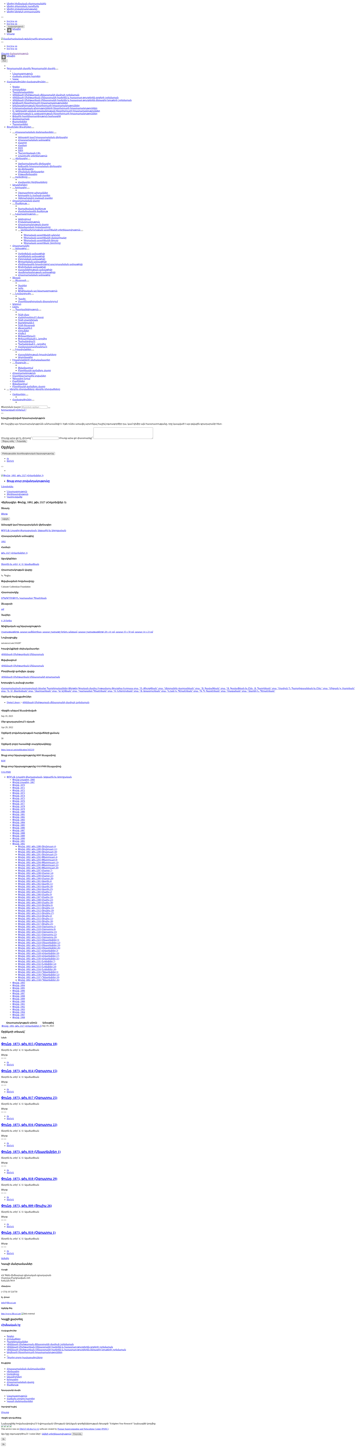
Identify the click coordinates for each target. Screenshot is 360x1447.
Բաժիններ (18, 381)
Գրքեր (16, 87)
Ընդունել (77, 1434)
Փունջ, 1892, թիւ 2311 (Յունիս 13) (36, 908)
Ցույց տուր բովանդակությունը (28, 480)
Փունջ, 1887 (18, 830)
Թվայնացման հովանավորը (34, 227)
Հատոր (22, 142)
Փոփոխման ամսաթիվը (32, 267)
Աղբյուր (16, 304)
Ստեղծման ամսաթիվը (31, 253)
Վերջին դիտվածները (22, 389)
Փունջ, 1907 (18, 1015)
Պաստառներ (20, 124)
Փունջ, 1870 (18, 785)
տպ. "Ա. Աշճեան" (62, 691)
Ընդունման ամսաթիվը (31, 259)
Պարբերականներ (23, 92)
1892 (3, 541)
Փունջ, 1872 (18, 790)
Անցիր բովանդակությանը (22, 9)
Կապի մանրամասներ (20, 1401)
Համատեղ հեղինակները (32, 182)
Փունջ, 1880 (18, 811)
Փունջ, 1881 (18, 814)
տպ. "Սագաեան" (231, 691)
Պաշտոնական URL (29, 153)
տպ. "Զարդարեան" (40, 691)
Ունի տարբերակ (28, 320)
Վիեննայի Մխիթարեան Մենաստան (22, 654)
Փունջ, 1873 (18, 793)
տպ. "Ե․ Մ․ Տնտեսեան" (14, 691)
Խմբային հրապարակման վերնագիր (40, 166)
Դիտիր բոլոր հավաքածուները (25, 1357)
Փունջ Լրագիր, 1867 (23, 782)
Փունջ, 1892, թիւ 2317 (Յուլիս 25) (35, 924)
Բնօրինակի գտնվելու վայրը (34, 370)
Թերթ (4, 514)
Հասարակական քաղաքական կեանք (24, 688)
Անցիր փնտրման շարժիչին (23, 6)
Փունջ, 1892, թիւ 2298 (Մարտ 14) (35, 873)
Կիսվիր (16, 29)
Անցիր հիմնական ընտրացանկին (26, 3)
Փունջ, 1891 (18, 841)
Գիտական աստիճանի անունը (42, 235)
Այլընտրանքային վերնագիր (34, 163)
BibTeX (10, 461)
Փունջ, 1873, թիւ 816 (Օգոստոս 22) (29, 1125)
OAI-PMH (6, 772)
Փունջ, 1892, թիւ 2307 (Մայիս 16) (35, 897)
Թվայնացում (25, 368)
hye (9, 21)
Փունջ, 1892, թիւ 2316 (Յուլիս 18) (35, 921)
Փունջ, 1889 (18, 836)
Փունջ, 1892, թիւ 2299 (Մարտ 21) (35, 876)
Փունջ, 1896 (18, 990)
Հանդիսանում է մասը (31, 317)
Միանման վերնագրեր (31, 171)
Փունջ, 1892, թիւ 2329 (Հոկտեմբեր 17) (38, 956)
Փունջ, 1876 (18, 801)
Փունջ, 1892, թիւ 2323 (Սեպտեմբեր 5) (38, 940)
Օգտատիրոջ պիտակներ (33, 193)
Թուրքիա (117, 688)
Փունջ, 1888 (18, 833)
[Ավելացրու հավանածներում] (2, 466)
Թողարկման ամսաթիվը (32, 261)
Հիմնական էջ (11, 1324)
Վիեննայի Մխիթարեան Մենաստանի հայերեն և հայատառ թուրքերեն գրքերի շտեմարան (65, 97)
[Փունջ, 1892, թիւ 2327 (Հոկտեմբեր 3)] (22, 475)
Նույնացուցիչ (23, 293)
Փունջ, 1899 (18, 998)
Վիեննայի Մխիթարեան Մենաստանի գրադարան (30, 677)
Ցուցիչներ (13, 127)
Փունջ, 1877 (18, 803)
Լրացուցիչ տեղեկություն (32, 156)
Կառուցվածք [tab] (14, 497)
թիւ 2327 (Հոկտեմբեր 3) (14, 553)
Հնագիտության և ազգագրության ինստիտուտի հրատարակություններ (54, 113)
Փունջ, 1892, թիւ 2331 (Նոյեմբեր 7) (36, 961)
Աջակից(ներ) (19, 185)
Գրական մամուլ (88, 688)
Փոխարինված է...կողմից (32, 338)
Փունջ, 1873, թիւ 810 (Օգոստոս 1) (28, 1232)
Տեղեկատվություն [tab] (17, 494)
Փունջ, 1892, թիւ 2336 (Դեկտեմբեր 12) (38, 974)
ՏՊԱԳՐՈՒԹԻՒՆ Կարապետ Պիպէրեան (24, 598)
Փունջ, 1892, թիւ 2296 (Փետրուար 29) (38, 868)
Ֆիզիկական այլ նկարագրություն (37, 291)
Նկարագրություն (22, 73)
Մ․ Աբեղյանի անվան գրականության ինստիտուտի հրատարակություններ (56, 111)
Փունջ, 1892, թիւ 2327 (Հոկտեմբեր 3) (38, 950)
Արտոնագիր (25, 357)
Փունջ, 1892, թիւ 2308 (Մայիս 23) (35, 900)
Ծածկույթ (21, 203)
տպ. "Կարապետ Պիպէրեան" (90, 691)
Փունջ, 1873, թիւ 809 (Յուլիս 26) (26, 1206)
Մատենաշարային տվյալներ (29, 376)
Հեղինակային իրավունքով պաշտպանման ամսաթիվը (50, 264)
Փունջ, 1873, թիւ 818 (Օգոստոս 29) (29, 1179)
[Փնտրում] (49, 407)
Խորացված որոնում (13, 410)
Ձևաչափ (21, 280)
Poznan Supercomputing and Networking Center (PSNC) (83, 1429)
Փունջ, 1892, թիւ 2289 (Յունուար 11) (37, 849)
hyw (12, 21)
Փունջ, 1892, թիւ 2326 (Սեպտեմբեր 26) (39, 948)
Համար (22, 145)
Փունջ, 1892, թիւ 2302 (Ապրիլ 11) (35, 884)
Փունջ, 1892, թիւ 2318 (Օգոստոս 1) (37, 926)
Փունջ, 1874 (18, 795)
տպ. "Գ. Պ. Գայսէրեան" (207, 691)
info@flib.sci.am (8, 1302)
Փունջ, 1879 (18, 809)
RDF (3, 761)
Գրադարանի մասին (19, 68)
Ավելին (5, 1258)
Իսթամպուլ (105, 688)
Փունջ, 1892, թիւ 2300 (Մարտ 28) (35, 878)
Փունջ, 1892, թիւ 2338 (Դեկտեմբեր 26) (38, 980)
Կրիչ (20, 288)
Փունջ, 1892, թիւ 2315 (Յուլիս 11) (35, 918)
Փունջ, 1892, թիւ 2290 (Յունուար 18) (37, 852)
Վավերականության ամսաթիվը (37, 272)
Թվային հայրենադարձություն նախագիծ (36, 116)
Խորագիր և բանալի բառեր (34, 195)
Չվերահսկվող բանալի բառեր (35, 198)
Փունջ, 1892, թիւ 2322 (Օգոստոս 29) (37, 937)
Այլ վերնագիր (26, 169)
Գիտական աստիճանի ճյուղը (41, 240)
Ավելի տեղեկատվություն (56, 1434)
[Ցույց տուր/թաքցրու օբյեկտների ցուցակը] (57, 69)
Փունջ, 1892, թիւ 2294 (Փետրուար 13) (38, 862)
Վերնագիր (21, 158)
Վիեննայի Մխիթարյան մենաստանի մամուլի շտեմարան (45, 95)
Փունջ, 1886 (18, 827)
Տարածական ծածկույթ (32, 208)
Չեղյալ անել (8, 441)
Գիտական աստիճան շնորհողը (42, 243)
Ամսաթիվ (21, 248)
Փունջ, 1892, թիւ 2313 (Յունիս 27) (36, 913)
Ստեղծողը (21, 177)
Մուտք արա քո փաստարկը (76, 438)
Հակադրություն (15, 26)
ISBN (20, 150)
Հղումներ (23, 330)
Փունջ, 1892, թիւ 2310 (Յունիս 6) (35, 905)
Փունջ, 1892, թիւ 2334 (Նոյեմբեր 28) (37, 969)
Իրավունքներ (23, 349)
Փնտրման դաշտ (11, 407)
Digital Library (14, 702)
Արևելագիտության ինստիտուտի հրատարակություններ (46, 105)
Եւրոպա (128, 688)
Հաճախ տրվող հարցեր (26, 76)
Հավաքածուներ (16, 81)
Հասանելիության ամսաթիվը (35, 269)
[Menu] (2, 17)
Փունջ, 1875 (18, 798)
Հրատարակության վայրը (33, 224)
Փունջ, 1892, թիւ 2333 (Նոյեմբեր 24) (37, 966)
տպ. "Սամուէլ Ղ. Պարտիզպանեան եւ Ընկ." (297, 688)
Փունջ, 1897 (18, 993)
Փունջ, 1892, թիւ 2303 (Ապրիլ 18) (35, 886)
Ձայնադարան (20, 119)
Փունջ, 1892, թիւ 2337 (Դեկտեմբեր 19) (38, 977)
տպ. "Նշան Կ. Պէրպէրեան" (177, 691)
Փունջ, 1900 (18, 1001)
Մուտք (11, 34)
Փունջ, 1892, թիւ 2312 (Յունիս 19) (36, 910)
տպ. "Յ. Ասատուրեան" (147, 691)
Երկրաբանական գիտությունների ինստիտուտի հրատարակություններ (54, 108)
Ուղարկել (21, 441)
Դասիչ (22, 299)
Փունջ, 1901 (18, 1004)
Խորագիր (21, 187)
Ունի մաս (23, 314)
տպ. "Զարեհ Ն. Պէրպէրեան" (258, 691)
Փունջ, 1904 (18, 1012)
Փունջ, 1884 (18, 822)
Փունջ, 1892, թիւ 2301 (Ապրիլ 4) (35, 881)
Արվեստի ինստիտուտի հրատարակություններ (40, 103)
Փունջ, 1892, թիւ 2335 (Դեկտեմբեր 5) (38, 972)
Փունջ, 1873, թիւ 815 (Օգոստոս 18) (29, 1044)
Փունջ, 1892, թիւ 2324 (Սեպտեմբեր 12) (39, 942)
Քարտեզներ (19, 121)
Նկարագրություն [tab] (17, 491)
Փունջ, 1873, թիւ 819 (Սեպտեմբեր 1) (31, 1152)
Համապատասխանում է (32, 346)
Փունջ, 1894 (18, 985)
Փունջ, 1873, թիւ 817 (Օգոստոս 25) (29, 1098)
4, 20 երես (6, 620)
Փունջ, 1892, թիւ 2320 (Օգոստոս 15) (37, 932)
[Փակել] (2, 413)
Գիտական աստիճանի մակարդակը (45, 238)
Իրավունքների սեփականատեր (31, 360)
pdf (2, 609)
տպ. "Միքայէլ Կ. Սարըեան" (339, 688)
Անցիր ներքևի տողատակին (23, 11)
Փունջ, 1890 (18, 838)
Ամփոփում (24, 219)
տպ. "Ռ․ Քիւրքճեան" (146, 688)
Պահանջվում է (26, 341)
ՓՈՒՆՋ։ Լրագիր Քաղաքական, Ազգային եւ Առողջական (33, 530)
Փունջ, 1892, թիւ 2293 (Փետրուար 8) (37, 860)
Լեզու (15, 307)
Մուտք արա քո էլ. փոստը (16, 438)
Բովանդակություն (29, 222)
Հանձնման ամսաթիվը (31, 256)
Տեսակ (16, 277)
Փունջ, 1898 (18, 996)
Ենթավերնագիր (27, 174)
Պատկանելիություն (27, 309)
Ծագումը (21, 362)
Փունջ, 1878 (18, 806)
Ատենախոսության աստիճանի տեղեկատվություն (50, 230)
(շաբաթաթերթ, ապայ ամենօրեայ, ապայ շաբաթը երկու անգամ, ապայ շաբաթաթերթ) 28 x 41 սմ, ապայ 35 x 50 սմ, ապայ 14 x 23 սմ (77, 632)
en (16, 21)
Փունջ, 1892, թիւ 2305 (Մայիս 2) (35, 892)
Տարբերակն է (26, 322)
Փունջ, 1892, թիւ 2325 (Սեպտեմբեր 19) (39, 945)
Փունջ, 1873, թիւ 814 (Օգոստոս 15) (29, 1071)
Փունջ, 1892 (18, 844)
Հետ (4, 61)
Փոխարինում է (26, 336)
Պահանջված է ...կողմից (32, 344)
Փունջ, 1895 (18, 988)
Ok (3, 1439)
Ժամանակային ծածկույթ (33, 211)
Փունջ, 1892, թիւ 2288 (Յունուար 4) (37, 846)
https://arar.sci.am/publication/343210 (17, 749)
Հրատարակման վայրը (26, 201)
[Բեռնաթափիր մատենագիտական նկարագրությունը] (5, 1058)
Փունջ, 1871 (18, 787)
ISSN (20, 148)
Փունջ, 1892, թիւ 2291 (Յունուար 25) (37, 854)
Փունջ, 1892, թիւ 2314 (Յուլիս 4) (35, 916)
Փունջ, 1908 (18, 1017)
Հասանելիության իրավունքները (37, 354)
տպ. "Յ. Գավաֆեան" (208, 688)
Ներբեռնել (7, 486)
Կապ (15, 79)
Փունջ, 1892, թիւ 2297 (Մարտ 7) (35, 870)
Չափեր (22, 285)
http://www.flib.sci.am (11, 1313)
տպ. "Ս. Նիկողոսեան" (121, 691)
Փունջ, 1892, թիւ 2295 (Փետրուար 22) (38, 865)
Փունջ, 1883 (18, 819)
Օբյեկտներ (19, 394)
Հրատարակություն (24, 373)
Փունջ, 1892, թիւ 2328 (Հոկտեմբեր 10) (38, 953)
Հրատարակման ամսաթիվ (34, 275)
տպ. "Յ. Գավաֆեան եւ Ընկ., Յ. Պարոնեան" (246, 688)
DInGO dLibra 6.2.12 (29, 1429)
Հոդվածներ (19, 89)
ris (8, 458)
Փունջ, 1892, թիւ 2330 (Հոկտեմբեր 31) (38, 958)
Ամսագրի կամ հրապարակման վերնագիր (43, 137)
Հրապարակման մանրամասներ (34, 132)
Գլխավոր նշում (21, 378)
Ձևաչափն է (25, 328)
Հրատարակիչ (20, 246)
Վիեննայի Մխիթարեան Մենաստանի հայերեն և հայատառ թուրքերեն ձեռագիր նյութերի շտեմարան (72, 100)
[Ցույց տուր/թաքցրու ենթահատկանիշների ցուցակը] (13, 132)
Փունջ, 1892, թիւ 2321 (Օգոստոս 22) (37, 934)
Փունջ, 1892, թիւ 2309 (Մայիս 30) (35, 902)
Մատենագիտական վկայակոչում (38, 301)
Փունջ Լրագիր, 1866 (23, 779)
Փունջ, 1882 (18, 817)
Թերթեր (73, 688)
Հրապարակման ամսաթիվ (34, 140)
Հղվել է (22, 333)
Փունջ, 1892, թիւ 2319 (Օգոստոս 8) (37, 929)
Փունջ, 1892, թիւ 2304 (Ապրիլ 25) (35, 889)
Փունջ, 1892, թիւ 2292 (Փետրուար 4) (37, 857)
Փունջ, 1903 (18, 1009)
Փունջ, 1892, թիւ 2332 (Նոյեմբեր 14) (37, 964)
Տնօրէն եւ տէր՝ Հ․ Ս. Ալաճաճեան (20, 564)
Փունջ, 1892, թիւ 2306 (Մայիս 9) (35, 894)
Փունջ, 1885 (18, 825)
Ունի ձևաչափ (26, 325)
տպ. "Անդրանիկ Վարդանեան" (176, 688)
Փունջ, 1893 (18, 982)
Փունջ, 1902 (18, 1006)
